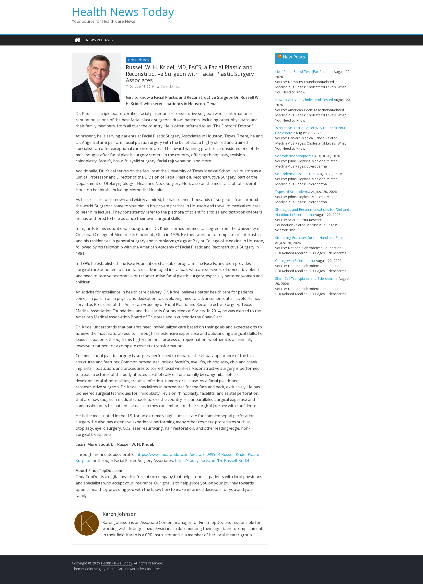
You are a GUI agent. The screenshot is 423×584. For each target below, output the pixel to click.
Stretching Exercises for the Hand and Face (309, 237)
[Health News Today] (77, 40)
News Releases (99, 40)
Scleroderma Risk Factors (295, 173)
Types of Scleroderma (292, 191)
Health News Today (123, 11)
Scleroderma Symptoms (294, 156)
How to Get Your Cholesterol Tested (304, 99)
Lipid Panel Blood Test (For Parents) (304, 71)
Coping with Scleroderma (295, 260)
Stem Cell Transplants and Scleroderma (306, 278)
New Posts (294, 57)
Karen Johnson (171, 86)
